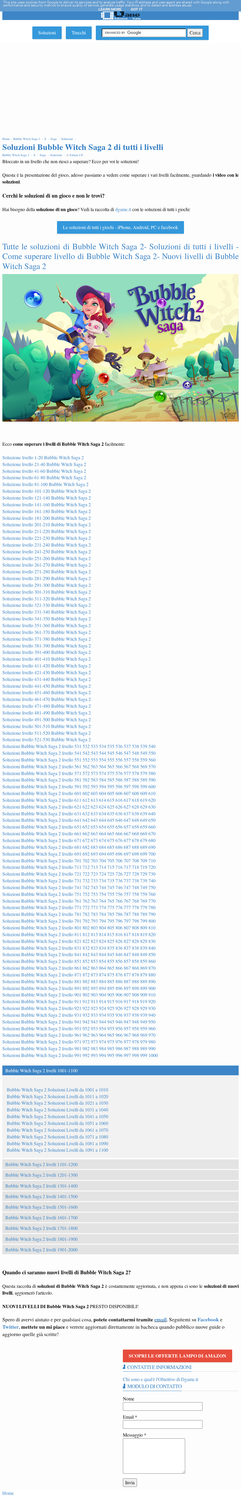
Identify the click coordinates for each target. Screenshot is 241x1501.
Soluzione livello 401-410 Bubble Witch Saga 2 (46, 659)
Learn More (109, 9)
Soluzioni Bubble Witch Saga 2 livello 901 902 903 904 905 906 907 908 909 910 (78, 994)
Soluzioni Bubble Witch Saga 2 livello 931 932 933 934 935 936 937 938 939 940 (78, 1015)
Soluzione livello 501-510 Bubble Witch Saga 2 (46, 726)
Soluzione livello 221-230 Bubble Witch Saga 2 (46, 538)
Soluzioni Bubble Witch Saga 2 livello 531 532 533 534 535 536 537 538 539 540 (78, 746)
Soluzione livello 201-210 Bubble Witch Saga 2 (46, 524)
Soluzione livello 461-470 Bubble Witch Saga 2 (46, 699)
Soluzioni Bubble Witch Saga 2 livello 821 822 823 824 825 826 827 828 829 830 (78, 941)
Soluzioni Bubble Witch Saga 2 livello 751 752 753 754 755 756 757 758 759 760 (78, 894)
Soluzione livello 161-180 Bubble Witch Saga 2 (46, 511)
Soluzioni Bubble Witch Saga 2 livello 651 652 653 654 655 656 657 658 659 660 (78, 827)
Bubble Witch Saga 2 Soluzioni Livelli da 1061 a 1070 (57, 1130)
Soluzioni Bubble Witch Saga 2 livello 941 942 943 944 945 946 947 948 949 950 (78, 1022)
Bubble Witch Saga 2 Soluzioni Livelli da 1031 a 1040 (57, 1109)
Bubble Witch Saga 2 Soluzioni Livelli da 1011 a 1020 (57, 1096)
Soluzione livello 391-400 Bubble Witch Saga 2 (46, 652)
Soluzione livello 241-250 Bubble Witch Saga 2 (46, 551)
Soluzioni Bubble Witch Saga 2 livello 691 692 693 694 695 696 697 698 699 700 (78, 854)
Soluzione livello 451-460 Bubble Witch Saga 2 (46, 692)
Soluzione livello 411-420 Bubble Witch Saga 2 (46, 665)
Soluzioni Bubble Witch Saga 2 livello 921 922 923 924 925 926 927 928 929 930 (78, 1008)
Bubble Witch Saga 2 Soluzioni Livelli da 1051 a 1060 (57, 1123)
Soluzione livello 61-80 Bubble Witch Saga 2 (44, 477)
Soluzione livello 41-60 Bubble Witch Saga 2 (44, 471)
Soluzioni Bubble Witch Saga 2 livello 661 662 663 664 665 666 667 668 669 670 (78, 833)
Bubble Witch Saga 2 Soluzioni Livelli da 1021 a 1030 (57, 1103)
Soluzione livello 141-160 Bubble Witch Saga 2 (46, 504)
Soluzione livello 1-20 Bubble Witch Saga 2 (43, 457)
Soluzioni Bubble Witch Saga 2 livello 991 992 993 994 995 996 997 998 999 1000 (80, 1055)
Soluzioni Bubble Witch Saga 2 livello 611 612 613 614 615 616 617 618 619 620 (78, 800)
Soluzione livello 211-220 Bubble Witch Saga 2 (46, 531)
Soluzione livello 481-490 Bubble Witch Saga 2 (46, 712)
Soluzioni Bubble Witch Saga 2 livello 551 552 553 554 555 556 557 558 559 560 (78, 760)
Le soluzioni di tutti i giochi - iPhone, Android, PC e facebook (120, 227)
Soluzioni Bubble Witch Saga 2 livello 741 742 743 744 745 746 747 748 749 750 (78, 887)
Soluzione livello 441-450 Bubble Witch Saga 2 (46, 686)
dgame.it (123, 209)
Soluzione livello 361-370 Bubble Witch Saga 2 (46, 632)
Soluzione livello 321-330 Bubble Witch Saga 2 (46, 605)
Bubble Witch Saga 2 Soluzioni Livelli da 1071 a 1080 (57, 1136)
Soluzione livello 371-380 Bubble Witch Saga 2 (46, 639)
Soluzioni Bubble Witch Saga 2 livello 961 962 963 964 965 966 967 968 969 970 (78, 1035)
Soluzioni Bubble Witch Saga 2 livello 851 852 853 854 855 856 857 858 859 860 (78, 961)
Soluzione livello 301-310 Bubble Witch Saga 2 (46, 592)
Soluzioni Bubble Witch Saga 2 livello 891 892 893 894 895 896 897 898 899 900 (78, 988)
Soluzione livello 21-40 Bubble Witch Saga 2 (44, 464)
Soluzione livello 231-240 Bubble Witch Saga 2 (46, 545)
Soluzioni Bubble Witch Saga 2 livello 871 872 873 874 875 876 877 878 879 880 (78, 974)
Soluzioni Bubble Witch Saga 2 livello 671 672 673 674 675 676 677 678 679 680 (78, 840)
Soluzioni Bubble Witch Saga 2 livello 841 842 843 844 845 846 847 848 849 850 (78, 954)
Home (8, 1493)
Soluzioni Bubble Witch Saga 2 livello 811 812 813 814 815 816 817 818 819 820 (78, 934)
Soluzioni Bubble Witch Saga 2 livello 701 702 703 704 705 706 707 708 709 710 (78, 860)
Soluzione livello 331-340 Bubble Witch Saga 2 (46, 612)
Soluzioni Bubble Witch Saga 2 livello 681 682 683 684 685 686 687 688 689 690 (78, 847)
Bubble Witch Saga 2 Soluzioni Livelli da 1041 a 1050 (57, 1116)
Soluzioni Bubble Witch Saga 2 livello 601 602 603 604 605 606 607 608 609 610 (78, 793)
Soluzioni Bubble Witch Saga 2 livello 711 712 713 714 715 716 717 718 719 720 (78, 867)
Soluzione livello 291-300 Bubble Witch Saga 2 (46, 585)
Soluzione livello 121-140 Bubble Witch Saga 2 (46, 498)
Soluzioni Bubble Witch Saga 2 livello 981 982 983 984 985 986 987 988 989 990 (78, 1048)
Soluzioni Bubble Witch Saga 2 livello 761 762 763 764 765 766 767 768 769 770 (78, 901)
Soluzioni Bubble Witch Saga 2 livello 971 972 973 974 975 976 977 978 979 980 (78, 1041)
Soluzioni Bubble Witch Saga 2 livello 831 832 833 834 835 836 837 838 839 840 (78, 948)
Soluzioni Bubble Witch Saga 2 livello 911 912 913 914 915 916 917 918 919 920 (78, 1001)
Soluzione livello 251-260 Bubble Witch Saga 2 (46, 558)
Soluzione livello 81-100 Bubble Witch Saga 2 (45, 484)
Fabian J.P (76, 155)
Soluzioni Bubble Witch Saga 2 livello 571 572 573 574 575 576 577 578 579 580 (78, 773)
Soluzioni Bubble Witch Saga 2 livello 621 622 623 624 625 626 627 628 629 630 (78, 807)
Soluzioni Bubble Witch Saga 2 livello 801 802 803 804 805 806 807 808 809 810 (78, 927)
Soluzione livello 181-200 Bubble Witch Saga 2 (46, 518)
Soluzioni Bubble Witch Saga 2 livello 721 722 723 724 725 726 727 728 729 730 (78, 874)
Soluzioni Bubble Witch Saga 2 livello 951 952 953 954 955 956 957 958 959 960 (78, 1028)
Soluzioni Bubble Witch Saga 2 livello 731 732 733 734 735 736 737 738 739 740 (78, 880)
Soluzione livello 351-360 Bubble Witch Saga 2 (46, 625)
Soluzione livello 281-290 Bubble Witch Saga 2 (46, 578)
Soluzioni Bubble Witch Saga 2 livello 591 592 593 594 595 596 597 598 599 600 (78, 786)
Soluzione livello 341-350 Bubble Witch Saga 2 (46, 618)
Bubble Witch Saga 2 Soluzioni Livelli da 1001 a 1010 (57, 1089)
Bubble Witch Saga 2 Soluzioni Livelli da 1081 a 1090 (57, 1143)
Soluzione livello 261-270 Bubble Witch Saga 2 (46, 565)
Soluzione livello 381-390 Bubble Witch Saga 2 (46, 645)
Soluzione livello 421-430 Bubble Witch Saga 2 (46, 672)
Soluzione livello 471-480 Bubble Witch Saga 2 (46, 706)
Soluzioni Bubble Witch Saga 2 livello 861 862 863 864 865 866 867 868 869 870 (78, 968)
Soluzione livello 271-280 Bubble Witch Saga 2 (46, 571)
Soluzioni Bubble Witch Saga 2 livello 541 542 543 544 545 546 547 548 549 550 (78, 753)
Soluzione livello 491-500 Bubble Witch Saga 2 (46, 719)
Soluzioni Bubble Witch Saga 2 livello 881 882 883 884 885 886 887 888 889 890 (78, 981)
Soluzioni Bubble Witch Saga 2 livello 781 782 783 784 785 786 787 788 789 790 (78, 914)
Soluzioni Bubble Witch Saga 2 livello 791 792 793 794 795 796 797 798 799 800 (78, 921)
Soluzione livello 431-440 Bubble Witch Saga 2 (46, 679)
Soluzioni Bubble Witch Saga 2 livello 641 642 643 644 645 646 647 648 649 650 (78, 820)
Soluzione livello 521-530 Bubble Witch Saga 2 (46, 739)
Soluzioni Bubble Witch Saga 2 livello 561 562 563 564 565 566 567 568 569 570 (78, 766)
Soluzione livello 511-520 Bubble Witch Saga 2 (46, 733)
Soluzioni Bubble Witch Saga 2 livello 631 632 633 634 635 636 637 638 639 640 (78, 813)
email (160, 1319)
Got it (137, 9)
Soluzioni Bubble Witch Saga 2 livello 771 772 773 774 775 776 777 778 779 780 (78, 907)
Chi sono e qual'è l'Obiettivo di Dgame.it (160, 1379)
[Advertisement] (120, 87)
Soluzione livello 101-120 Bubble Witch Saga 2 (46, 491)
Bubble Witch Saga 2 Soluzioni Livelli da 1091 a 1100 (57, 1150)
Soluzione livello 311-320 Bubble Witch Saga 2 (46, 598)
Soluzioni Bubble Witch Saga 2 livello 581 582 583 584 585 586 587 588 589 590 (78, 780)
